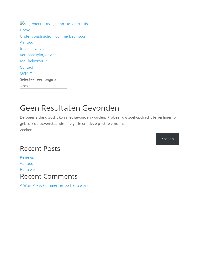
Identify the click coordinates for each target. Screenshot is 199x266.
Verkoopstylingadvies (38, 54)
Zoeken (26, 129)
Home (25, 30)
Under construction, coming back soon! (54, 36)
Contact (26, 67)
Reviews (27, 157)
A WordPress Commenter (41, 185)
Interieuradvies (33, 48)
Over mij (27, 73)
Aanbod (26, 42)
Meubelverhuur (33, 60)
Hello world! (30, 169)
